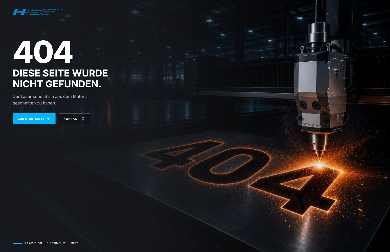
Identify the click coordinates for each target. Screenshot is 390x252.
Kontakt (71, 118)
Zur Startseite (34, 118)
